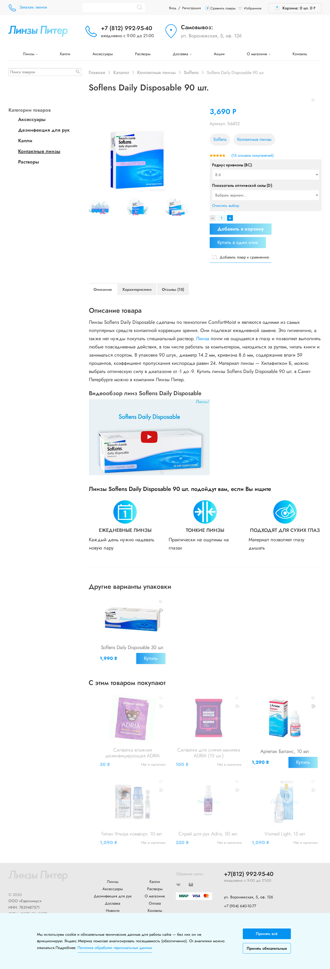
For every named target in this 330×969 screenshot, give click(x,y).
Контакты (300, 54)
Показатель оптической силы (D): (242, 185)
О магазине (257, 54)
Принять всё (267, 933)
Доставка (181, 54)
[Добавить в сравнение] (160, 610)
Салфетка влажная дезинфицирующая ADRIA (132, 752)
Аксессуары (103, 54)
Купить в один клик (237, 242)
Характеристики (136, 289)
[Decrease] (212, 218)
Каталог (121, 72)
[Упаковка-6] (144, 207)
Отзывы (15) (173, 289)
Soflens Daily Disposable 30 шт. (132, 647)
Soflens (191, 72)
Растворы (143, 54)
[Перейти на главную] (38, 31)
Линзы (29, 54)
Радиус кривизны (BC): (232, 165)
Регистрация (191, 8)
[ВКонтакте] (182, 884)
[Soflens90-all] (183, 207)
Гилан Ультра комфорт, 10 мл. (132, 833)
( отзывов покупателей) (252, 155)
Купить (151, 658)
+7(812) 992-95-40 (248, 874)
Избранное (252, 8)
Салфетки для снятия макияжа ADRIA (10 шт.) (208, 752)
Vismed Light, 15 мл (285, 833)
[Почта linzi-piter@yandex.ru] (194, 884)
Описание (102, 289)
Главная (97, 72)
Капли (65, 54)
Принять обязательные (267, 948)
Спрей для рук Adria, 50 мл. (209, 833)
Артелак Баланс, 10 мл (284, 751)
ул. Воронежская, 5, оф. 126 (211, 35)
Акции (219, 54)
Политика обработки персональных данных (115, 947)
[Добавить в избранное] (313, 99)
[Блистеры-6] (106, 207)
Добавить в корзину (240, 228)
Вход (172, 8)
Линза (202, 338)
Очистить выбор (225, 205)
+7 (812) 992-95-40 (126, 28)
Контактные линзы (156, 72)
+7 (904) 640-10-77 (240, 906)
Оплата (155, 903)
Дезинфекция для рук (44, 130)
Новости (113, 910)
